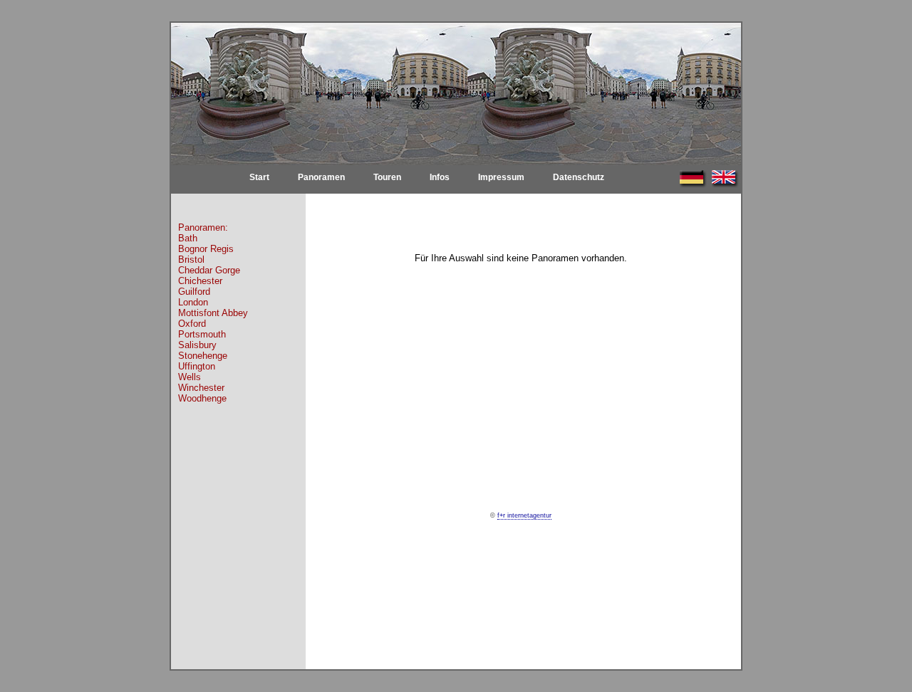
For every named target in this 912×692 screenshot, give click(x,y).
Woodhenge (202, 398)
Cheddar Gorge (209, 270)
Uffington (196, 366)
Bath (187, 238)
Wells (189, 377)
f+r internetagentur (524, 515)
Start (259, 177)
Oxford (192, 323)
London (193, 302)
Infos (440, 177)
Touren (387, 177)
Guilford (194, 291)
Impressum (501, 177)
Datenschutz (578, 177)
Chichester (200, 281)
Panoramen (321, 177)
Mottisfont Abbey (213, 313)
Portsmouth (202, 334)
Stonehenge (202, 355)
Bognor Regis (206, 248)
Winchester (201, 387)
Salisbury (197, 345)
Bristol (191, 259)
